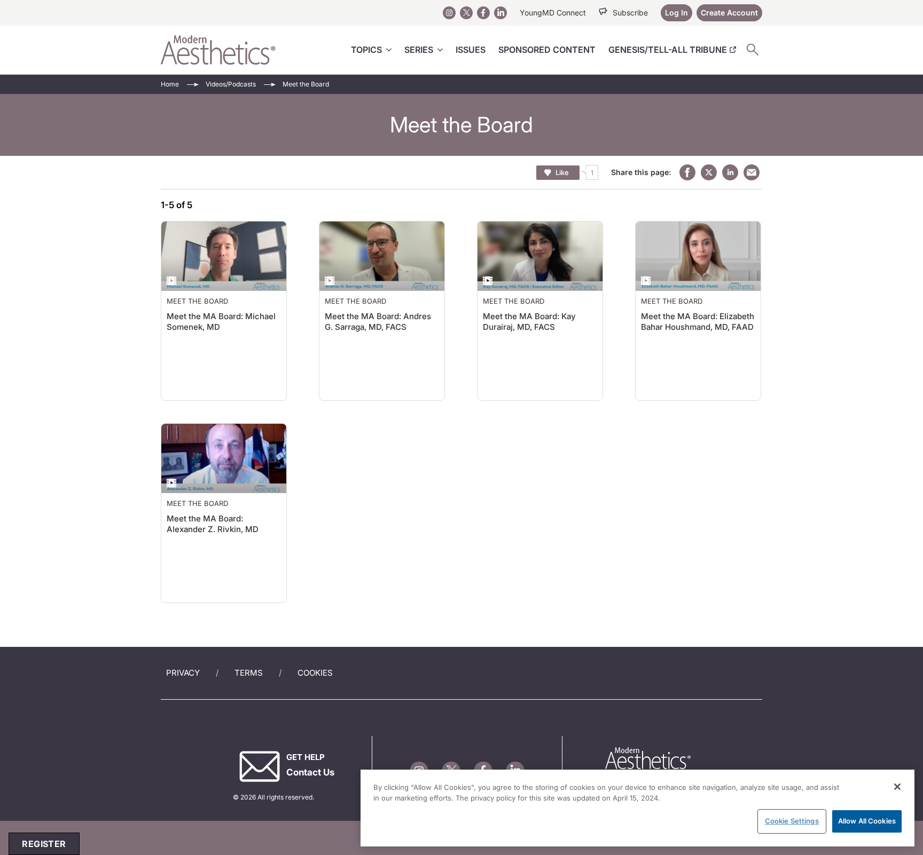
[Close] (897, 786)
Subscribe (630, 12)
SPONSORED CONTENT (547, 49)
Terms (248, 673)
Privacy (183, 673)
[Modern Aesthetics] (218, 50)
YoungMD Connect (553, 12)
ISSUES (471, 49)
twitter (709, 172)
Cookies (315, 673)
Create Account (729, 12)
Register (44, 843)
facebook (687, 172)
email (752, 172)
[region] (637, 808)
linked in (730, 172)
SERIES (418, 49)
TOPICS (366, 49)
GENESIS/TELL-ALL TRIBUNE (667, 49)
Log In (676, 12)
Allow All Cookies (867, 821)
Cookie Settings (792, 821)
